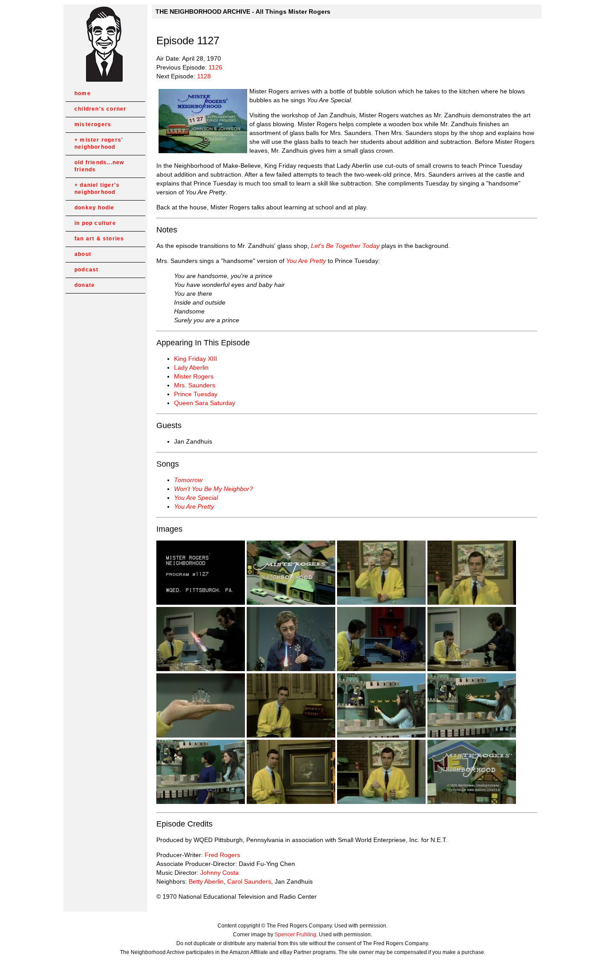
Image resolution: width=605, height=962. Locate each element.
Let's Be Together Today (345, 245)
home (82, 93)
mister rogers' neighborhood (98, 143)
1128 (204, 76)
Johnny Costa (219, 872)
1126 (215, 67)
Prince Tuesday (195, 394)
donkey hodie (94, 208)
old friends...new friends (99, 166)
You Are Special (196, 497)
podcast (86, 270)
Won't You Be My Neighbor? (213, 488)
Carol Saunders (249, 881)
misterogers (92, 124)
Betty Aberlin (206, 881)
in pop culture (95, 223)
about (82, 254)
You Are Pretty (306, 260)
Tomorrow (188, 479)
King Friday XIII (195, 358)
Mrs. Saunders (194, 385)
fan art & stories (99, 239)
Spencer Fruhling (295, 934)
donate (84, 285)
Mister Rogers (193, 376)
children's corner (100, 109)
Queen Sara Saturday (204, 402)
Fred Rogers (222, 854)
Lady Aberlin (191, 367)
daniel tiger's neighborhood (97, 188)
